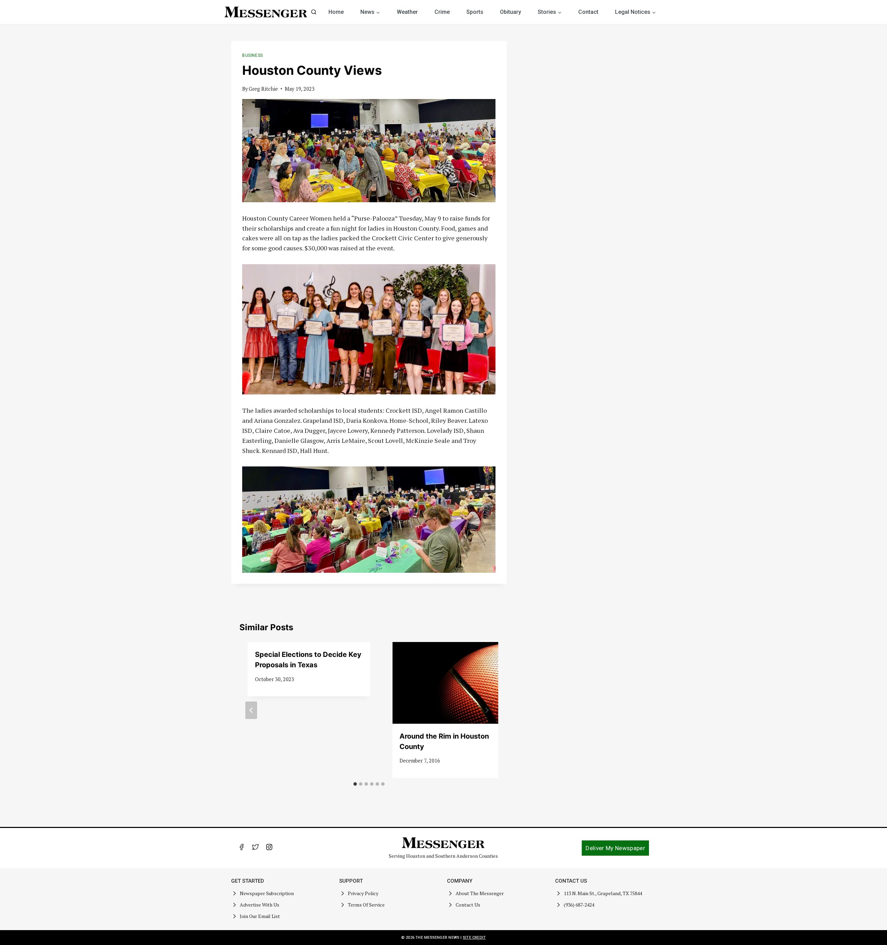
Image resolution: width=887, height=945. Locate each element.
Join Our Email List (260, 916)
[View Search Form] (314, 12)
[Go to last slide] (251, 710)
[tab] (355, 784)
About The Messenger (480, 893)
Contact (588, 12)
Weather (407, 12)
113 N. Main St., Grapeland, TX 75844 (603, 893)
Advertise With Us (259, 904)
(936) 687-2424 (579, 904)
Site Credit (474, 937)
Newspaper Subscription (267, 893)
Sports (474, 12)
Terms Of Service (366, 904)
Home (336, 12)
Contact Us (468, 904)
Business (252, 55)
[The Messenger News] (266, 12)
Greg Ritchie (263, 89)
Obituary (510, 12)
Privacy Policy (363, 893)
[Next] (486, 710)
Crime (442, 12)
